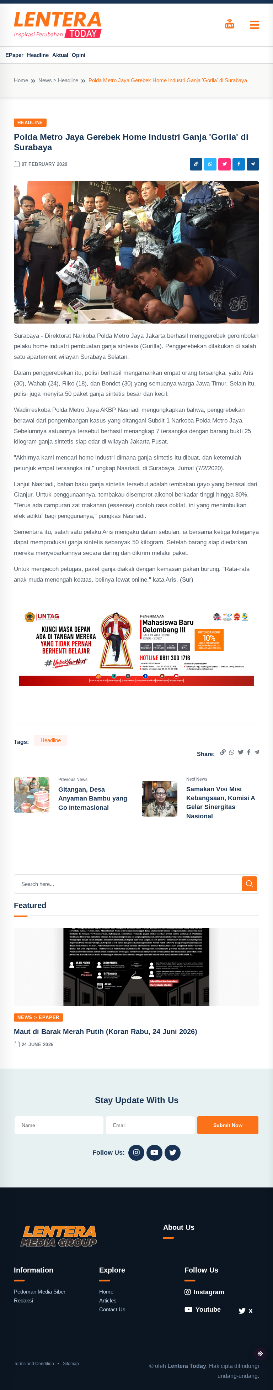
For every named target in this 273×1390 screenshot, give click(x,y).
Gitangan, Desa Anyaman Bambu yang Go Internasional (92, 798)
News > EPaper (38, 1017)
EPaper (14, 55)
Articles (108, 1300)
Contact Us (112, 1309)
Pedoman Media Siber (39, 1292)
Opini (78, 55)
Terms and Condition (34, 1363)
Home (21, 80)
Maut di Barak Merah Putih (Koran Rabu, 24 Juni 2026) (105, 1031)
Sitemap (71, 1363)
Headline (38, 55)
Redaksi (23, 1300)
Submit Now (227, 1125)
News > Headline (58, 80)
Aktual (60, 55)
